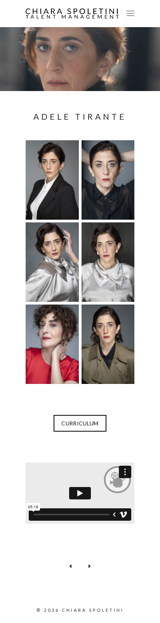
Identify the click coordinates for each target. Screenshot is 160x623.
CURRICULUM (80, 423)
